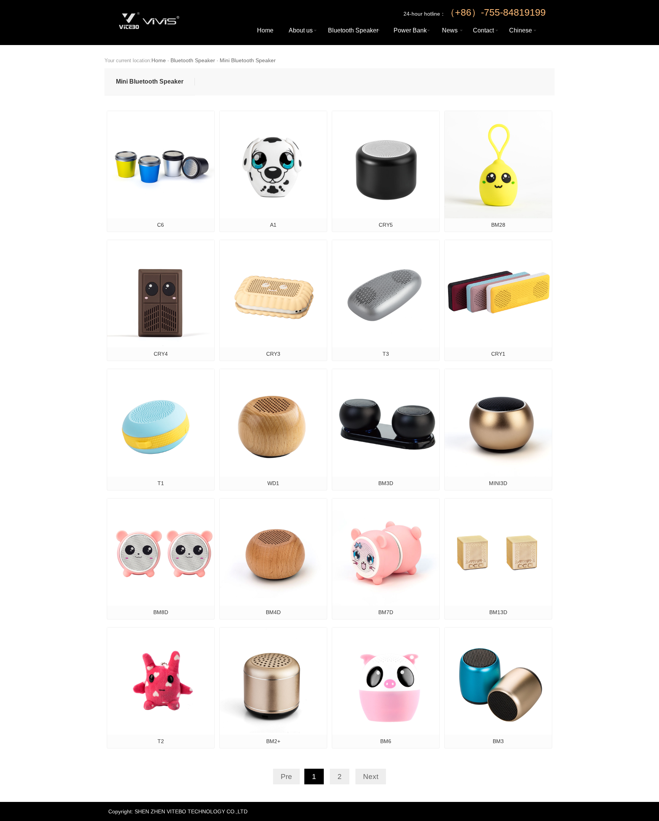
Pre (286, 777)
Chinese (520, 30)
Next (370, 777)
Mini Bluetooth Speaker (248, 60)
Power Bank (410, 30)
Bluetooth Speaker (353, 30)
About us (301, 30)
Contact (483, 30)
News (450, 30)
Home (265, 30)
